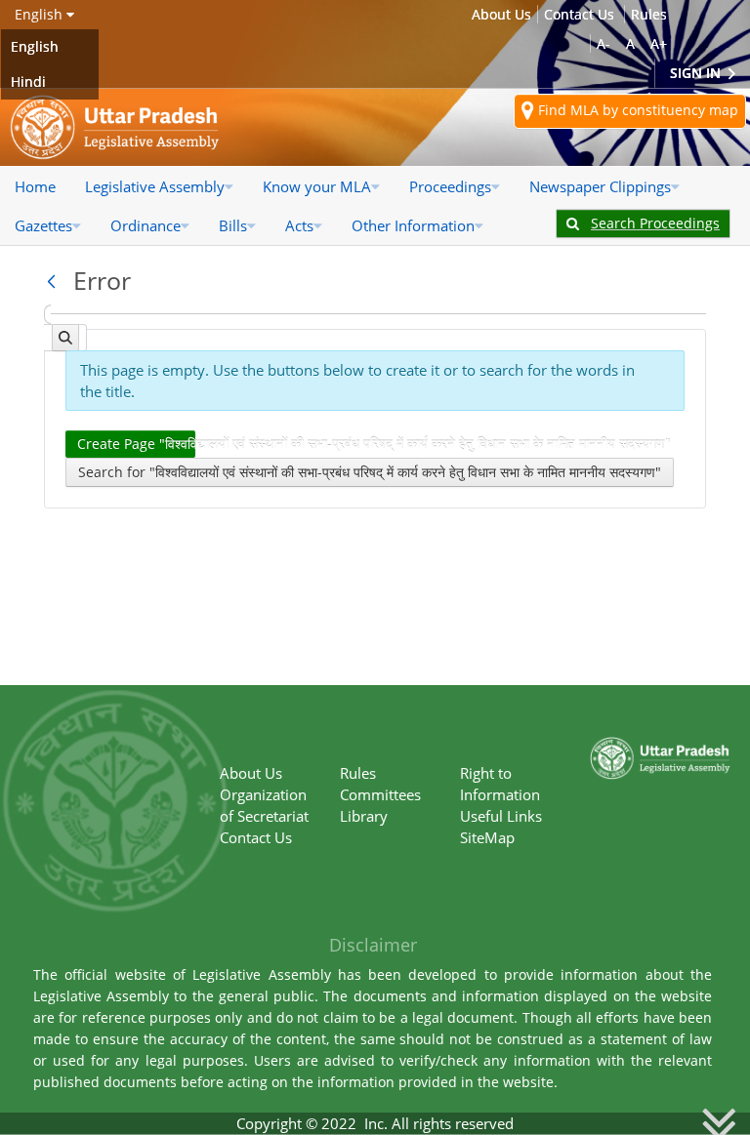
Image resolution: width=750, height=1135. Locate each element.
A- (603, 43)
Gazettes (43, 225)
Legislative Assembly (155, 186)
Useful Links (501, 816)
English (35, 46)
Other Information (413, 225)
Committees (380, 794)
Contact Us (579, 14)
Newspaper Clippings (600, 186)
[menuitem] (35, 186)
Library (364, 816)
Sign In (697, 72)
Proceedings (450, 186)
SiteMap (487, 837)
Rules (649, 14)
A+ (658, 43)
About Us (501, 14)
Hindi (28, 81)
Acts (299, 225)
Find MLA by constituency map (636, 110)
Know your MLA (317, 186)
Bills (233, 225)
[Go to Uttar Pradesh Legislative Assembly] (114, 127)
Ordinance (145, 225)
